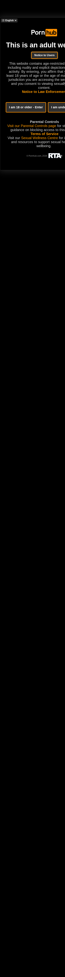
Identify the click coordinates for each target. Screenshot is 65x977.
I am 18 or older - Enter (26, 107)
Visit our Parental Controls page (31, 126)
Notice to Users (44, 55)
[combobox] (9, 20)
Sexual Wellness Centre (39, 138)
